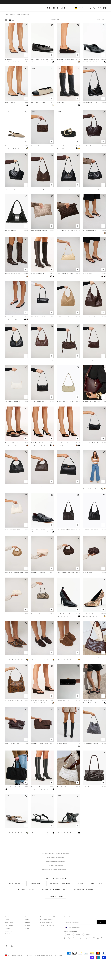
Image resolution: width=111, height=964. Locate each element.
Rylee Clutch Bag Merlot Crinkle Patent (12, 743)
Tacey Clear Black (10, 102)
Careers (27, 928)
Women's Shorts (55, 896)
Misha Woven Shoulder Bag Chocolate (91, 657)
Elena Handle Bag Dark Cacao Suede (66, 572)
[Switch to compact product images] (13, 20)
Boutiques (27, 916)
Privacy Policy (89, 938)
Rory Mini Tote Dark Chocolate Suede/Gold (66, 360)
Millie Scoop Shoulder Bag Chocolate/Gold (39, 360)
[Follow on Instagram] (12, 946)
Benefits (27, 919)
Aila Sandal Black (88, 700)
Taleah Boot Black (62, 743)
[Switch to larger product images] (6, 20)
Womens (12, 14)
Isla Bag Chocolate (88, 786)
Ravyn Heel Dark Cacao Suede (39, 700)
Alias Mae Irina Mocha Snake (14, 657)
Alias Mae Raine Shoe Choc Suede (39, 657)
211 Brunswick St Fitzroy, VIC (47, 916)
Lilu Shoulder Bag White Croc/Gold (12, 401)
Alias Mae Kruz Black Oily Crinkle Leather (39, 529)
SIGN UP (102, 922)
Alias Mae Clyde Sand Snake (91, 613)
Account (7, 928)
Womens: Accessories (60, 883)
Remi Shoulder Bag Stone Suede (66, 316)
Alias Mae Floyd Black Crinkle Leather (63, 614)
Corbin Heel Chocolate (37, 273)
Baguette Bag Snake (36, 613)
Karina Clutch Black (63, 700)
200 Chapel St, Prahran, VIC (47, 919)
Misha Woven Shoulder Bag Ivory (65, 786)
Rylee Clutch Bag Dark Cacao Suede (39, 743)
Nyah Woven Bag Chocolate (91, 145)
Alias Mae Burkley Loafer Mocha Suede (64, 657)
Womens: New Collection (54, 890)
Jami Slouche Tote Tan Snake (13, 700)
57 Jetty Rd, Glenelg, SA (46, 922)
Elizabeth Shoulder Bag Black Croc (91, 442)
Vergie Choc (8, 59)
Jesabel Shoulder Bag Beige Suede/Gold (65, 401)
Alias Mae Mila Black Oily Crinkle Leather (64, 830)
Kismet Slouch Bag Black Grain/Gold (90, 529)
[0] (99, 7)
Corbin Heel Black (36, 786)
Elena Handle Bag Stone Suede (14, 572)
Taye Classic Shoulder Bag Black (64, 486)
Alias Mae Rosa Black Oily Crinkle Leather (90, 59)
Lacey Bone (8, 613)
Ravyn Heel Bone (87, 485)
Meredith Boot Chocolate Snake (12, 273)
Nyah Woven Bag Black (12, 189)
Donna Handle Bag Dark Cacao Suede (40, 146)
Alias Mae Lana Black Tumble (39, 59)
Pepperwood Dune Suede (12, 145)
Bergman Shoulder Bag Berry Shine (91, 401)
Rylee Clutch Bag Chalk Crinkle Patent (38, 572)
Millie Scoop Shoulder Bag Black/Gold (13, 360)
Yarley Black (60, 102)
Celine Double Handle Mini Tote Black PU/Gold (39, 317)
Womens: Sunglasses (83, 890)
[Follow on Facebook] (6, 946)
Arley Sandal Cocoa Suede (12, 442)
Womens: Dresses (26, 890)
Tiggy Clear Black (10, 316)
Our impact (27, 922)
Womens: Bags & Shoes (23, 14)
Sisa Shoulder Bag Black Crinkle (90, 102)
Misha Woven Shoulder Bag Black (91, 189)
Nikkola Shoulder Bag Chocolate (37, 189)
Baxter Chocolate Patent (64, 442)
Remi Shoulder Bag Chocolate (91, 316)
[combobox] (67, 927)
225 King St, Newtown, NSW (47, 925)
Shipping (7, 916)
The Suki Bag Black (10, 230)
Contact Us (8, 934)
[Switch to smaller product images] (10, 20)
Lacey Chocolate (87, 572)
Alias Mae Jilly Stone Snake (13, 829)
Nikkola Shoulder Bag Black (65, 189)
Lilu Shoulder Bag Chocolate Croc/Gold (91, 360)
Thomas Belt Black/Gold (64, 145)
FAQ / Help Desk (9, 925)
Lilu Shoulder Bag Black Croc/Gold (38, 401)
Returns (7, 919)
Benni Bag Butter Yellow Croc (65, 273)
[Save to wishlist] (26, 25)
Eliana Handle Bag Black (12, 485)
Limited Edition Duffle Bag (13, 786)
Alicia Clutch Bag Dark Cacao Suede (65, 230)
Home (6, 14)
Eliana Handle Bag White (12, 529)
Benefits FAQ (8, 931)
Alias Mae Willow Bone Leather (38, 102)
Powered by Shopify (55, 955)
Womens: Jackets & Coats (90, 883)
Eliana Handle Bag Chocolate (40, 485)
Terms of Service (97, 938)
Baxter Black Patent (37, 442)
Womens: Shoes (16, 883)
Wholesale (27, 925)
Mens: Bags (36, 883)
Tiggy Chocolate (87, 273)
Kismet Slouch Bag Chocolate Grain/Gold (65, 529)
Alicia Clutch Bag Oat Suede (39, 230)
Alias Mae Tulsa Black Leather (37, 830)
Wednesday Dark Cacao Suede (65, 59)
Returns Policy (9, 922)
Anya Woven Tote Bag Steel (90, 743)
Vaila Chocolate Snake (89, 230)
